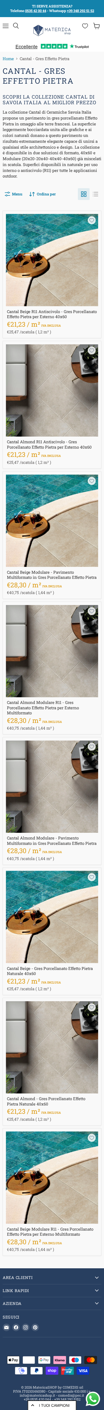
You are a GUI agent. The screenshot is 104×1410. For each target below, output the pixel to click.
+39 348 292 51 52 (80, 10)
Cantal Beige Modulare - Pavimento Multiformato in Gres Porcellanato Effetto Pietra (52, 574)
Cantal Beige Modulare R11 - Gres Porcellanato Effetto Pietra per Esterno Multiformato (50, 1231)
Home (8, 58)
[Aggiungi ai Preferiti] (91, 220)
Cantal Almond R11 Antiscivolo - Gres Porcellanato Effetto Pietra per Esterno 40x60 (49, 444)
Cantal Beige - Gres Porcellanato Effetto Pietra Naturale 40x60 (50, 971)
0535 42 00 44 (35, 10)
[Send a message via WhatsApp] (93, 1398)
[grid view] (84, 194)
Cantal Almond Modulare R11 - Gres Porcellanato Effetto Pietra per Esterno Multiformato (43, 707)
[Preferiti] (85, 26)
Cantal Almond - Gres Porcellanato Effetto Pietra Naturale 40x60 (46, 1101)
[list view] (95, 194)
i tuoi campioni (54, 1405)
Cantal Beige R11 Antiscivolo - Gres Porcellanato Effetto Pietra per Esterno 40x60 (52, 314)
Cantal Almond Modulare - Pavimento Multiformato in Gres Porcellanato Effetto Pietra (52, 840)
